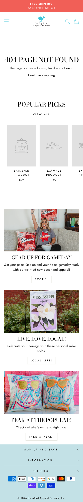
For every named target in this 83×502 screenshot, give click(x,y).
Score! (41, 279)
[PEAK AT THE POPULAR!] (41, 392)
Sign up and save (40, 449)
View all (41, 114)
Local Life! (41, 360)
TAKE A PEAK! (41, 437)
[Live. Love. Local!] (41, 311)
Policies (40, 471)
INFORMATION (40, 460)
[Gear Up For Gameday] (41, 230)
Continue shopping (41, 75)
